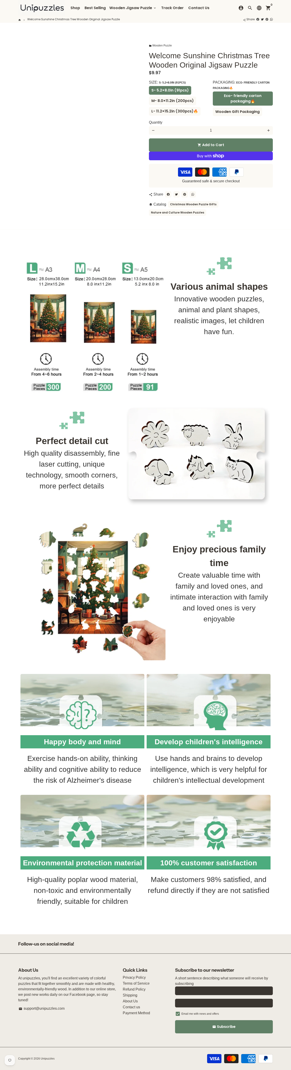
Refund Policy (134, 989)
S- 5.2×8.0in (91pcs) (170, 90)
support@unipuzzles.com (42, 1008)
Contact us (131, 1007)
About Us (130, 1001)
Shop (75, 7)
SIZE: (167, 82)
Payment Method (136, 1013)
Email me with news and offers (200, 1013)
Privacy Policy (134, 977)
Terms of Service (136, 983)
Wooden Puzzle (160, 45)
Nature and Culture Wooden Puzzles (177, 212)
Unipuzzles (48, 1058)
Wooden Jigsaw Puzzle (133, 7)
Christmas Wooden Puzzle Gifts (193, 204)
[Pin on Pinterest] (267, 19)
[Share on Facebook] (257, 19)
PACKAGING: (241, 85)
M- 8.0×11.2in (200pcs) (172, 100)
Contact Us (198, 7)
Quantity (155, 122)
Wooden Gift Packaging (237, 111)
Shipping (130, 995)
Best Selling (95, 7)
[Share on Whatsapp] (271, 19)
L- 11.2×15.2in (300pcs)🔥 (174, 111)
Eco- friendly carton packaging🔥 (242, 98)
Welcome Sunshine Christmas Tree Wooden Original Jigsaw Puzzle (73, 19)
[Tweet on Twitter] (262, 19)
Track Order (172, 7)
